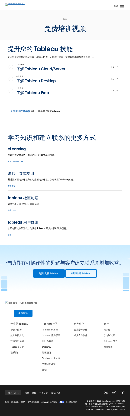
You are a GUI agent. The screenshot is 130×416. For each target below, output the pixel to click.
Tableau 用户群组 (23, 222)
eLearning (17, 148)
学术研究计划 (48, 364)
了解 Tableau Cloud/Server (40, 69)
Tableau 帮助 (110, 341)
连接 (9, 210)
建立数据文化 (17, 335)
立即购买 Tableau (81, 273)
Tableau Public (50, 329)
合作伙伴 (79, 323)
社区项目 (46, 352)
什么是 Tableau (19, 323)
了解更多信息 (13, 161)
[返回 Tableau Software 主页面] (16, 3)
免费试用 (23, 313)
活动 (44, 369)
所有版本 (108, 346)
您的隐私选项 (71, 402)
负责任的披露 (33, 402)
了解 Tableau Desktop (36, 80)
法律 (7, 402)
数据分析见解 (17, 341)
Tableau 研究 (17, 346)
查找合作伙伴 (80, 329)
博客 (34, 393)
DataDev (46, 346)
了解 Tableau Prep (32, 92)
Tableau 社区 (49, 323)
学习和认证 (109, 335)
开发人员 (43, 393)
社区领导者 (47, 341)
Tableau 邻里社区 (51, 358)
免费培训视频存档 (20, 111)
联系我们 (14, 352)
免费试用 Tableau (49, 273)
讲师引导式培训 (21, 173)
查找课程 (11, 186)
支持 (106, 323)
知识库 (107, 329)
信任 (27, 393)
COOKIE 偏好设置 (49, 402)
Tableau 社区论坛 (23, 197)
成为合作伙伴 (80, 335)
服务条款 (15, 402)
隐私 (23, 402)
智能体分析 (16, 329)
